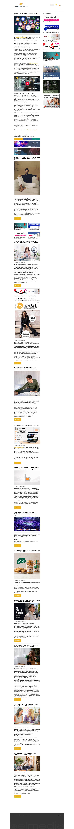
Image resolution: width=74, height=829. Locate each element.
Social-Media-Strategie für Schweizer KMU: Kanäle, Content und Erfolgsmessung (26, 705)
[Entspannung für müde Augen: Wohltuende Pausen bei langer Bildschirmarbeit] (27, 656)
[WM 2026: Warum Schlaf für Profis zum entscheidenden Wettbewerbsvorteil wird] (27, 383)
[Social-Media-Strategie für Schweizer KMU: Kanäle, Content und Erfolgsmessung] (27, 716)
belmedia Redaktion (22, 262)
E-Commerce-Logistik (33, 63)
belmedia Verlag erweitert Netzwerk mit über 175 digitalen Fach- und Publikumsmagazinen (26, 424)
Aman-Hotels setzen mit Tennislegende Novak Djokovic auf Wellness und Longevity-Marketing (27, 158)
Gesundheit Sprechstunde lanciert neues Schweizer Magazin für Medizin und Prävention (27, 299)
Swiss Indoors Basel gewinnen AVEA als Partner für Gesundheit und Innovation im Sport (25, 514)
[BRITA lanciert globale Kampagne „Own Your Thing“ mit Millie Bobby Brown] (27, 763)
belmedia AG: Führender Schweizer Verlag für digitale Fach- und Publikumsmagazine (26, 468)
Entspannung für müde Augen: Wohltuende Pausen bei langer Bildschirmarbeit (26, 645)
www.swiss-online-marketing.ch (30, 129)
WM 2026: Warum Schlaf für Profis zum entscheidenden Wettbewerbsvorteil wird (25, 368)
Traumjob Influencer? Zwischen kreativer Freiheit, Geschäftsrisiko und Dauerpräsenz (26, 241)
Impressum (16, 815)
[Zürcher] (27, 611)
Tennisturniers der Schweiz (19, 542)
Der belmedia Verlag (18, 447)
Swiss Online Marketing (21, 37)
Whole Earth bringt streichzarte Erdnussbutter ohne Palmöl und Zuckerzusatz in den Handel (27, 551)
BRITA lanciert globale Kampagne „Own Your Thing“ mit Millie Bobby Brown (26, 754)
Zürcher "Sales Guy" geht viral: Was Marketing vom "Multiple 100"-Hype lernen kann (27, 601)
